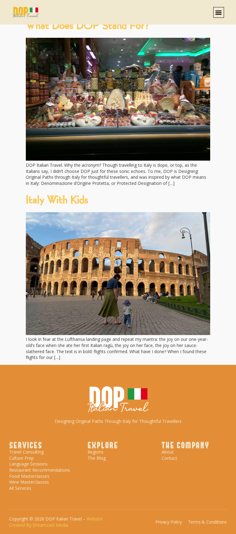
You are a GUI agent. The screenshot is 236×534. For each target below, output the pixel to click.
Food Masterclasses (29, 476)
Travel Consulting (26, 452)
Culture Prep (21, 458)
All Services (20, 488)
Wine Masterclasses (29, 482)
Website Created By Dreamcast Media (56, 522)
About (168, 452)
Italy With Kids (57, 198)
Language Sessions (28, 464)
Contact (169, 458)
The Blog (97, 458)
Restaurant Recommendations (39, 470)
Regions (96, 452)
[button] (218, 12)
